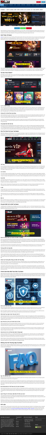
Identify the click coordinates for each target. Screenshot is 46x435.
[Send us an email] (41, 420)
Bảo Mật (17, 426)
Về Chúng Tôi (3, 6)
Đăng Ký (17, 421)
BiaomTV (31, 433)
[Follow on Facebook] (36, 420)
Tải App (17, 424)
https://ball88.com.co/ (26, 433)
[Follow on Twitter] (39, 420)
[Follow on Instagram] (37, 420)
